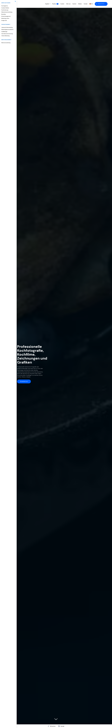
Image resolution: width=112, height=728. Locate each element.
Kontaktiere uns (24, 381)
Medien (80, 3)
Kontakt (85, 3)
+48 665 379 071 (100, 3)
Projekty (55, 3)
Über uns (68, 3)
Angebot (47, 3)
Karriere (74, 3)
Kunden (62, 3)
